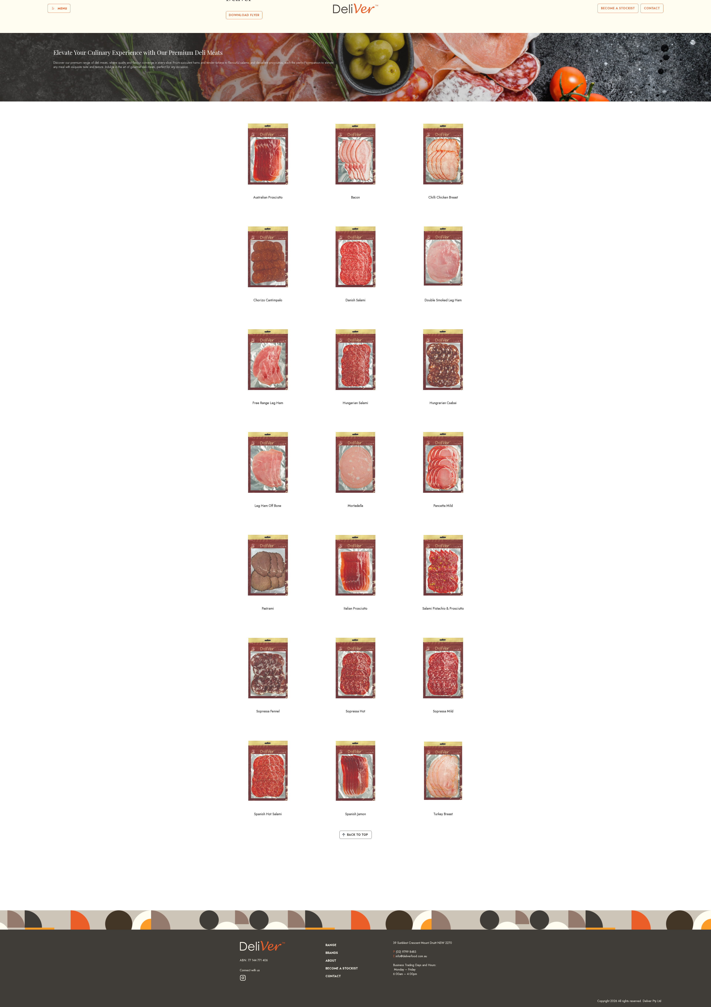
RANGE (331, 945)
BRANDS (332, 953)
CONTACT (652, 8)
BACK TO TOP (357, 835)
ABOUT (331, 960)
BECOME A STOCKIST (618, 8)
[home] (355, 8)
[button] (59, 8)
